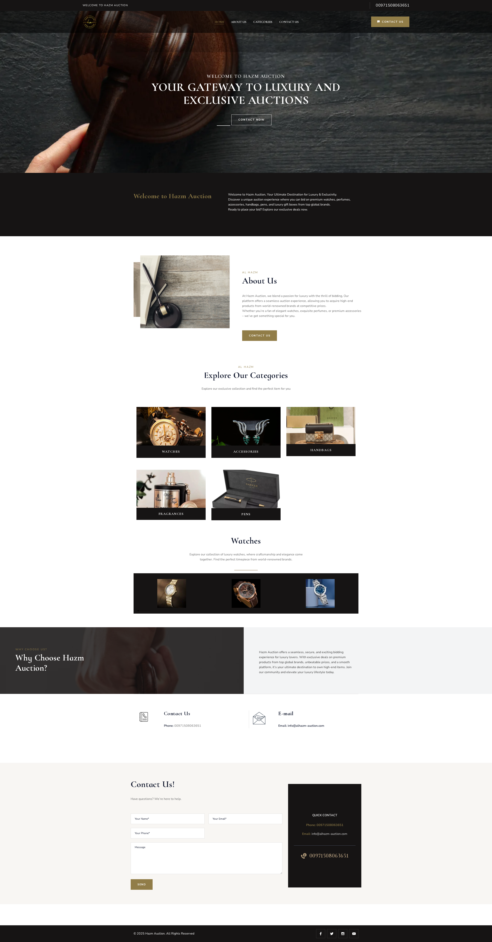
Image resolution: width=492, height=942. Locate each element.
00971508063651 (392, 5)
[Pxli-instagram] (342, 933)
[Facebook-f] (320, 933)
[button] (137, 610)
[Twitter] (331, 933)
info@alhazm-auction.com (329, 834)
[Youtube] (353, 933)
